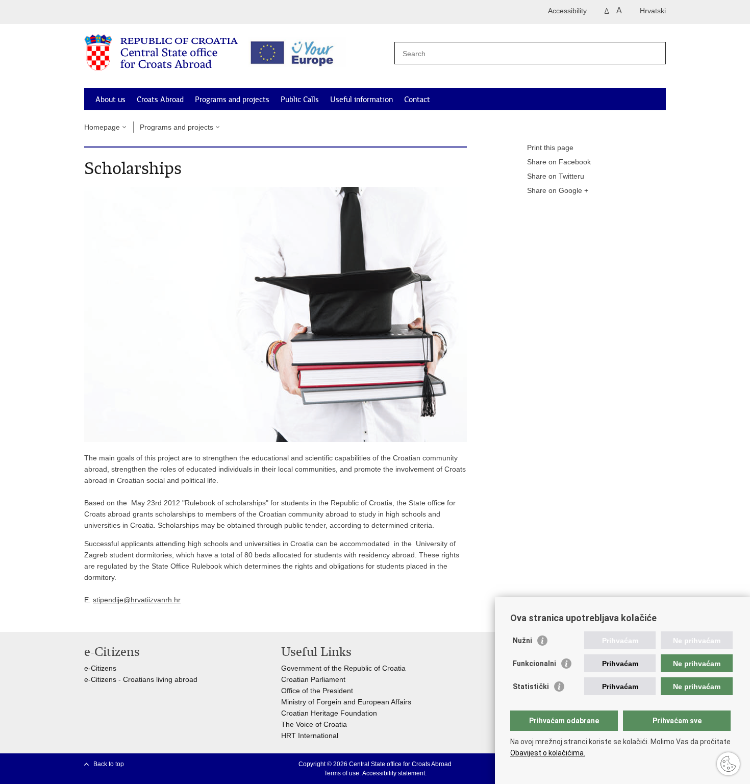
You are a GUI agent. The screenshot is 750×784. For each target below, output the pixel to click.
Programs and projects (232, 99)
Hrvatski (653, 11)
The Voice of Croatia (314, 724)
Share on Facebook (559, 162)
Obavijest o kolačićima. (547, 753)
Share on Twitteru (555, 176)
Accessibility (567, 11)
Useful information (361, 99)
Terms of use (341, 773)
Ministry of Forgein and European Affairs (346, 702)
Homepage (102, 127)
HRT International (309, 735)
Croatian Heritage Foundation (329, 713)
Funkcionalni (534, 663)
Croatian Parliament (313, 679)
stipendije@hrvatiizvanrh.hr (137, 600)
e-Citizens (100, 668)
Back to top (108, 764)
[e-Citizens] (127, 12)
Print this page (550, 147)
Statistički (531, 686)
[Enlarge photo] (275, 314)
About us (110, 99)
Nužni (522, 640)
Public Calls (300, 99)
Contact (417, 99)
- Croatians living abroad (156, 679)
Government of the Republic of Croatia (343, 668)
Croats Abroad (160, 99)
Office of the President (317, 691)
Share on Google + (557, 190)
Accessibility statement (393, 773)
